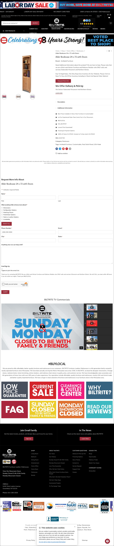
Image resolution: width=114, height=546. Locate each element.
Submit (5, 292)
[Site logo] (57, 23)
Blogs (90, 454)
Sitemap (84, 540)
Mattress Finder (93, 460)
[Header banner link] (57, 7)
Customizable (77, 144)
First (2, 201)
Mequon (78, 528)
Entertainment (35, 463)
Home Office (71, 51)
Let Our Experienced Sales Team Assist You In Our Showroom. (75, 117)
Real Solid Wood (87, 144)
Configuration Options (9, 210)
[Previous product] (107, 51)
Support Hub (76, 469)
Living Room (34, 454)
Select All (6, 224)
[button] (57, 149)
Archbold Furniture (67, 61)
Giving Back (92, 471)
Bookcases (80, 51)
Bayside (84, 528)
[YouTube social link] (109, 17)
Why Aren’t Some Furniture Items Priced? (58, 473)
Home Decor (34, 469)
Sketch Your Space (94, 463)
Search (35, 23)
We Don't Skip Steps (55, 480)
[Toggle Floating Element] (107, 541)
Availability (6, 219)
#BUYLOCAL (61, 120)
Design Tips (93, 450)
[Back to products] (109, 51)
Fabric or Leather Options (11, 217)
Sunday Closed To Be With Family (58, 460)
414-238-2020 (99, 16)
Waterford (32, 528)
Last (59, 201)
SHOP (33, 450)
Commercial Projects (55, 483)
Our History (52, 457)
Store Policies (76, 460)
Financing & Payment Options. (66, 131)
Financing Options (78, 457)
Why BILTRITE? (62, 124)
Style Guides (92, 457)
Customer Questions (80, 450)
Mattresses (34, 472)
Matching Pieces (8, 212)
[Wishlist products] (111, 23)
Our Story (52, 454)
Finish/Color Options (9, 215)
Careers (75, 472)
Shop (63, 51)
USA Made (97, 144)
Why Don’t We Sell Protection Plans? (59, 477)
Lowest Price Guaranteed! (65, 127)
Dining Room (34, 460)
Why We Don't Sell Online (56, 469)
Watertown (31, 530)
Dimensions (6, 208)
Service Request (77, 466)
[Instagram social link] (110, 14)
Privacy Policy (30, 540)
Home (57, 51)
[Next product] (111, 51)
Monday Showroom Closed (11, 476)
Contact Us (76, 463)
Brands (33, 475)
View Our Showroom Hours (12, 471)
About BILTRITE (54, 450)
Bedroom (33, 457)
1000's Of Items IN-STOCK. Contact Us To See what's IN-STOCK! (76, 134)
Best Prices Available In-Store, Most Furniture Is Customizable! (75, 114)
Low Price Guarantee (55, 466)
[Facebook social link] (108, 14)
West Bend (87, 530)
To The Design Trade (55, 486)
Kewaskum (79, 530)
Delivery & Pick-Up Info (79, 454)
